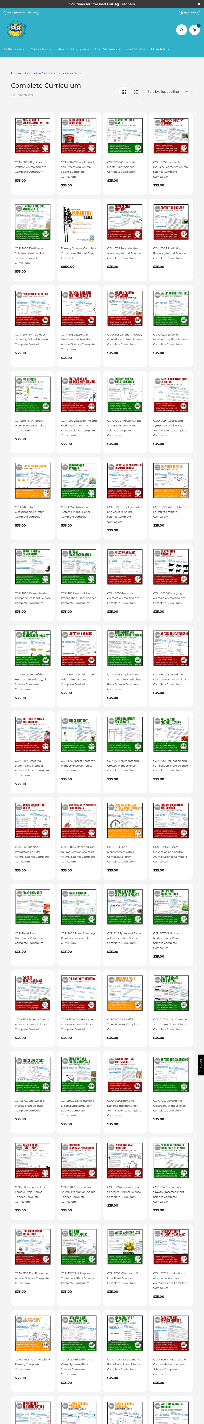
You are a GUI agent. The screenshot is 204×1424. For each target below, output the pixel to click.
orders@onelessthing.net (21, 12)
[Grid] (123, 92)
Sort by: (154, 92)
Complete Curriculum (42, 73)
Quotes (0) (201, 1065)
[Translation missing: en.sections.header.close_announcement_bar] (199, 4)
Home (16, 73)
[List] (136, 92)
